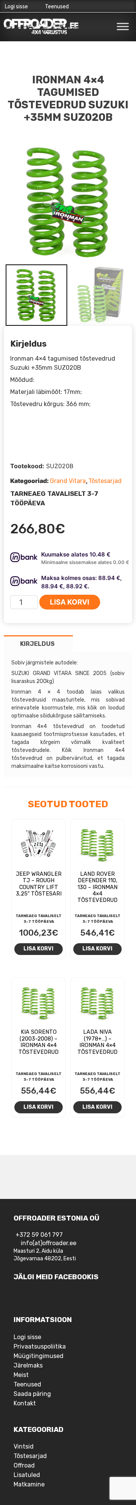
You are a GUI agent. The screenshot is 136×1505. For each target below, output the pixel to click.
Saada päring (32, 1393)
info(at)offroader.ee (48, 1243)
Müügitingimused (38, 1356)
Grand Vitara (68, 480)
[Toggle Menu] (123, 26)
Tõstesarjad (105, 480)
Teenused (57, 6)
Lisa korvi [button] (38, 949)
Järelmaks (28, 1365)
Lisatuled (27, 1474)
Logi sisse (16, 6)
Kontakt (25, 1403)
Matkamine (29, 1484)
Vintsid (24, 1446)
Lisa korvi (69, 602)
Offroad (24, 1465)
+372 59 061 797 (39, 1234)
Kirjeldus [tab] (37, 643)
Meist (21, 1374)
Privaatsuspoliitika (40, 1346)
